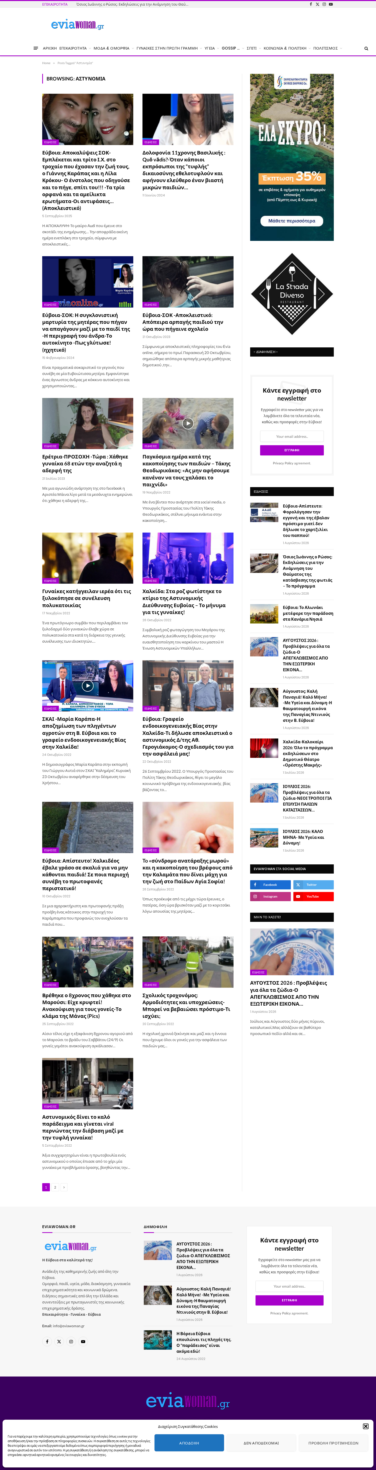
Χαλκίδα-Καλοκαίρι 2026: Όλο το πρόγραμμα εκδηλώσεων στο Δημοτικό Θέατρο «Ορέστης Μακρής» (308, 753)
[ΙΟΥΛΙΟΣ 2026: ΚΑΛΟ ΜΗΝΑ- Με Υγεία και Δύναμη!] (264, 838)
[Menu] (36, 48)
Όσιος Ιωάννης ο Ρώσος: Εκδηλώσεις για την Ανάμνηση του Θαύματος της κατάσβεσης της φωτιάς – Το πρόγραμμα (134, 4)
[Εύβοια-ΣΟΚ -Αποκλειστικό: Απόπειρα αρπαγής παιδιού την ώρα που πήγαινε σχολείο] (188, 281)
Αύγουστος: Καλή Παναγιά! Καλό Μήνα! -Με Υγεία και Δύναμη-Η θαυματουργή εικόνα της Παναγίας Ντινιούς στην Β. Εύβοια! (307, 706)
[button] (365, 1426)
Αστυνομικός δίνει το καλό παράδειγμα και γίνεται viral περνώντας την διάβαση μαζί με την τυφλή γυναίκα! (83, 1127)
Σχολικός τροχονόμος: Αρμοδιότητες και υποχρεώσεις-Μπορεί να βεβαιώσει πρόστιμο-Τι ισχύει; (186, 1005)
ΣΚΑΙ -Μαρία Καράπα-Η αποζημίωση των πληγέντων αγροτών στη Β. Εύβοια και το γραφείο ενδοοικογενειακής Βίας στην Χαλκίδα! (84, 733)
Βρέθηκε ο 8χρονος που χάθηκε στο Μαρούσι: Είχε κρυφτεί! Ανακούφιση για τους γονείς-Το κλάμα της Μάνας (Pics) (86, 1005)
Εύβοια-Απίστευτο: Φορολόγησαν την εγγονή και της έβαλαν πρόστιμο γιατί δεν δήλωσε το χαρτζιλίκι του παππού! (306, 520)
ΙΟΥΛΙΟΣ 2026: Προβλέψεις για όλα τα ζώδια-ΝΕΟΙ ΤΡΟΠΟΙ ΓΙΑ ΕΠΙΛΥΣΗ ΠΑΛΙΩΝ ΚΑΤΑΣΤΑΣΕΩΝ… (307, 798)
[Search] (365, 48)
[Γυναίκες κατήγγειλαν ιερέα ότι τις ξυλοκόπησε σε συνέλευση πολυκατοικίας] (87, 558)
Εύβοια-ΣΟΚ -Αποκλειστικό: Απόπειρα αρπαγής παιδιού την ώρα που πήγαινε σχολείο (182, 322)
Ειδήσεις (50, 142)
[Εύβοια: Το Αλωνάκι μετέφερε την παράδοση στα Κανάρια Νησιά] (264, 614)
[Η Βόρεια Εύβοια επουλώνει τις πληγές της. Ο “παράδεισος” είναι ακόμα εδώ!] (158, 1340)
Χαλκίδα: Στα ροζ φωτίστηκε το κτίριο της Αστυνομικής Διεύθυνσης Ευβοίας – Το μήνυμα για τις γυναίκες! (184, 601)
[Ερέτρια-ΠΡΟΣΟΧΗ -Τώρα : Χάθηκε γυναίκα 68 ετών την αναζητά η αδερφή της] (87, 423)
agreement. (292, 463)
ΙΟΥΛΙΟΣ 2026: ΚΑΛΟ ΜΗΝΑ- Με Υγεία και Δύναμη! (303, 837)
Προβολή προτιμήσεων (333, 1443)
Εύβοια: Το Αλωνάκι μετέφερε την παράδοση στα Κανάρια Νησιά (308, 613)
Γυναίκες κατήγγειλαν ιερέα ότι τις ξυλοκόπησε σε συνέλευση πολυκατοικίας (86, 598)
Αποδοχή (189, 1443)
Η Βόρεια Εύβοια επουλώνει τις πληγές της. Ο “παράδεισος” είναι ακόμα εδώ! (203, 1342)
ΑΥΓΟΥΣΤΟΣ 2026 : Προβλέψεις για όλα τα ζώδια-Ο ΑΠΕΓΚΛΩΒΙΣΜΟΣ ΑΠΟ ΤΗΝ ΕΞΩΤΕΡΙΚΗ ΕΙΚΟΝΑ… (306, 655)
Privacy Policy (283, 463)
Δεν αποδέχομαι (261, 1443)
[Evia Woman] (77, 24)
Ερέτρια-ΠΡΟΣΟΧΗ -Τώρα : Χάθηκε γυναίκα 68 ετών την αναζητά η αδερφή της (85, 463)
